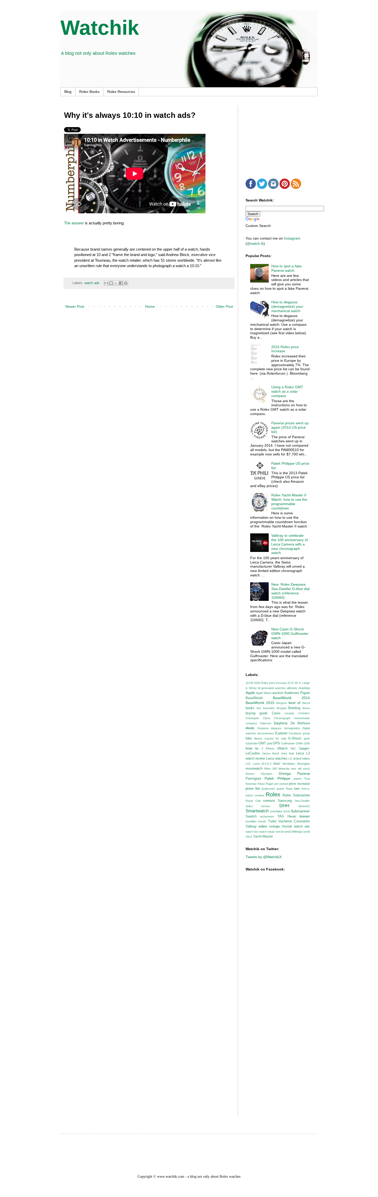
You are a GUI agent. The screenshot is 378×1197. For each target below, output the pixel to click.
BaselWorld (254, 698)
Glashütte (252, 743)
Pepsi (261, 783)
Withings (297, 831)
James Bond (270, 753)
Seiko (249, 806)
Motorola (283, 768)
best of (295, 703)
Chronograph (282, 718)
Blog (67, 92)
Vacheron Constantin (294, 821)
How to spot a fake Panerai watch (286, 268)
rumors (269, 800)
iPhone (270, 748)
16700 (249, 682)
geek (307, 738)
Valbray (251, 826)
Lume (256, 763)
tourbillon (251, 821)
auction (277, 693)
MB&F (277, 763)
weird (287, 831)
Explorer (281, 733)
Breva (306, 708)
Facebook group (299, 733)
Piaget (269, 783)
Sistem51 (304, 806)
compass (251, 723)
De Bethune (300, 723)
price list (253, 788)
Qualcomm (268, 788)
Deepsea (262, 728)
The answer (74, 223)
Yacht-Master (263, 836)
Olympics (267, 773)
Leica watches (276, 758)
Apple (250, 693)
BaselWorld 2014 (291, 698)
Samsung (285, 801)
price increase (299, 784)
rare (297, 788)
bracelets (269, 708)
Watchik (99, 27)
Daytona (280, 723)
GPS (276, 743)
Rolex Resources (121, 92)
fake (249, 738)
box (259, 708)
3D (296, 682)
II (262, 748)
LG (290, 758)
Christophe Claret (258, 718)
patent (297, 778)
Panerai (303, 773)
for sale (281, 738)
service (265, 806)
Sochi (286, 811)
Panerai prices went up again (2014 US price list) (290, 427)
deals (250, 728)
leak (291, 753)
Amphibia (304, 688)
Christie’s (304, 713)
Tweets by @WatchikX (264, 857)
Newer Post (74, 306)
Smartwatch (257, 810)
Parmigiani (253, 778)
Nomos (250, 773)
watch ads (92, 283)
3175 (290, 682)
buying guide (256, 713)
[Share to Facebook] (120, 283)
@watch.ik (255, 243)
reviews (259, 795)
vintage (274, 826)
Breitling (294, 708)
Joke (284, 753)
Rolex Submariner (296, 795)
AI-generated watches (272, 688)
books (250, 708)
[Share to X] (116, 283)
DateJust (265, 723)
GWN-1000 (303, 743)
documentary (265, 733)
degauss (276, 728)
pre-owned (281, 783)
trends (262, 821)
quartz (280, 788)
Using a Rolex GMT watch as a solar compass (287, 391)
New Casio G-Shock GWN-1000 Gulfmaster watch (290, 633)
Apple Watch (264, 692)
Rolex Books (89, 92)
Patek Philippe (277, 778)
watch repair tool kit (271, 831)
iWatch (282, 748)
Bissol (306, 703)
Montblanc (289, 763)
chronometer (302, 718)
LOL (248, 763)
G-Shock (294, 738)
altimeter (292, 688)
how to (252, 748)
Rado (289, 788)
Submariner (300, 811)
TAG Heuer (286, 816)
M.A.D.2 (267, 763)
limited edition (301, 758)
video (262, 826)
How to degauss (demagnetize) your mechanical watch (287, 306)
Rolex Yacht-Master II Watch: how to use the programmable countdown (289, 501)
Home (150, 306)
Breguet (281, 708)
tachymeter (267, 816)
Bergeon (281, 703)
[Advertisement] (284, 137)
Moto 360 (270, 768)
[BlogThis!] (111, 283)
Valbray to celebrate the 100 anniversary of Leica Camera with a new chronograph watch (289, 544)
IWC (293, 748)
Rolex (273, 794)
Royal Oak (253, 800)
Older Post (224, 306)
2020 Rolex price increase (270, 682)
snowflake (276, 811)
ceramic (289, 713)
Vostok (287, 826)
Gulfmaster (288, 743)
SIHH (284, 805)
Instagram (292, 238)
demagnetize (292, 728)
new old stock (300, 768)
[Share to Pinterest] (125, 283)
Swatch (251, 816)
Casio (276, 713)
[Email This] (106, 283)
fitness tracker (264, 738)
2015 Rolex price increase (285, 349)
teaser (305, 816)
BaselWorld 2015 (260, 703)
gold (269, 743)
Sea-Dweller (302, 800)
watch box (252, 831)
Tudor (272, 821)
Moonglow (303, 763)
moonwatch (254, 768)
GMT (262, 743)
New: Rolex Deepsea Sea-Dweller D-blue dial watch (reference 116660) (290, 590)
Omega (285, 773)
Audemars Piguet (297, 693)
